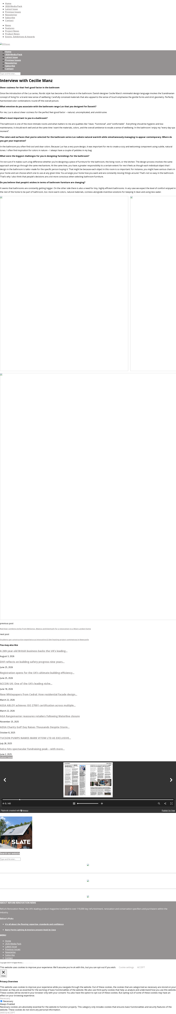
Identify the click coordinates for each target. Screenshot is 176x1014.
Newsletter (11, 14)
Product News (12, 33)
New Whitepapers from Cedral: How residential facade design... (38, 694)
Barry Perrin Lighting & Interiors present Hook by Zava (30, 930)
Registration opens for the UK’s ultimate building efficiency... (37, 672)
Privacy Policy (28, 963)
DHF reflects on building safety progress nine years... (32, 661)
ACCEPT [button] (141, 967)
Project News (12, 31)
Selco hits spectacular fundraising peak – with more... (32, 749)
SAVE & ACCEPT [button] (7, 1012)
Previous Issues (13, 12)
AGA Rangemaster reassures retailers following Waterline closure (40, 716)
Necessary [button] (5, 998)
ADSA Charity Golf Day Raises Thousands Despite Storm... (35, 727)
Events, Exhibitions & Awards (20, 36)
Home (8, 3)
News (8, 25)
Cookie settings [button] (126, 967)
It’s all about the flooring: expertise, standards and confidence (34, 924)
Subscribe (10, 17)
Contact (9, 20)
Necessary (8, 1001)
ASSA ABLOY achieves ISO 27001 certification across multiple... (38, 705)
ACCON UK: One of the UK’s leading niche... (26, 683)
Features (9, 28)
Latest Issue (11, 9)
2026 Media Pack (13, 6)
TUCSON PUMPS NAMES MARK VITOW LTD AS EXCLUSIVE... (35, 738)
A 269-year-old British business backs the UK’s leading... (34, 651)
